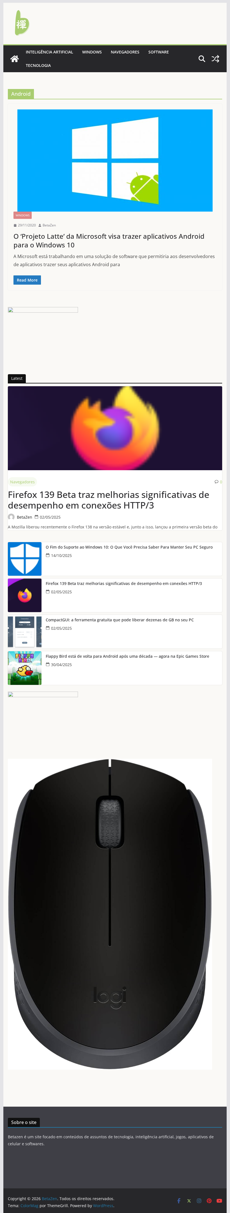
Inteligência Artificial (49, 52)
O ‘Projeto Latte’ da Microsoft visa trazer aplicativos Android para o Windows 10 (108, 240)
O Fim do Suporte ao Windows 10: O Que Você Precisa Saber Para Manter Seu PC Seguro (129, 547)
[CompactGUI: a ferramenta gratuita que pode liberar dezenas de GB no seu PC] (25, 631)
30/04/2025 (61, 664)
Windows (92, 52)
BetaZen (49, 225)
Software (158, 52)
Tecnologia (38, 65)
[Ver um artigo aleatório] (215, 58)
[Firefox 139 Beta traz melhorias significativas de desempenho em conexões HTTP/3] (115, 428)
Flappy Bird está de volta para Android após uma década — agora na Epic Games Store (127, 656)
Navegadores (125, 52)
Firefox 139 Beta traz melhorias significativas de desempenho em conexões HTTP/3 (108, 500)
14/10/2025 (61, 555)
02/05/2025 (50, 517)
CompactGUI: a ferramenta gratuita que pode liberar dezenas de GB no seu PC (120, 620)
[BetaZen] (14, 58)
